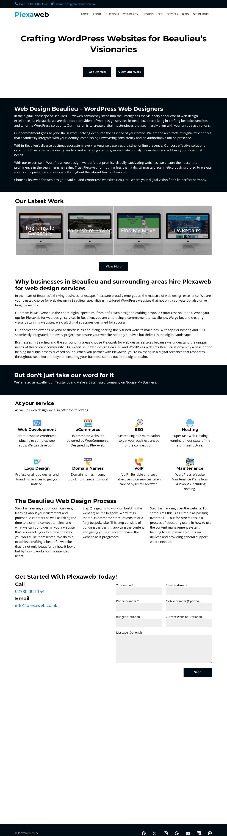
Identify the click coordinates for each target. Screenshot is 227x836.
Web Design (130, 14)
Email (74, 4)
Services (172, 14)
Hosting (148, 14)
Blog (185, 14)
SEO (160, 14)
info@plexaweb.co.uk (36, 605)
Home (85, 14)
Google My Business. (141, 382)
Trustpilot (62, 382)
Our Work (112, 14)
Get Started (97, 72)
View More (113, 266)
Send (197, 672)
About (97, 14)
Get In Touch (201, 14)
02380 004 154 (30, 591)
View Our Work (129, 72)
